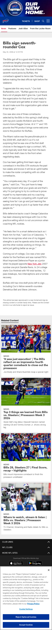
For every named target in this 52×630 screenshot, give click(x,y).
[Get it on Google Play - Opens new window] (35, 564)
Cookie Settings (26, 609)
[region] (26, 598)
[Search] (43, 21)
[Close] (49, 570)
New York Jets (34, 263)
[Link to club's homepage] (5, 20)
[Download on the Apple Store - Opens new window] (16, 563)
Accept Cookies (26, 625)
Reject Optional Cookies (26, 617)
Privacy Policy (33, 604)
